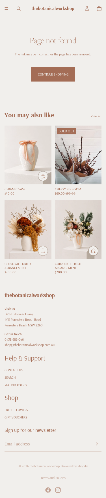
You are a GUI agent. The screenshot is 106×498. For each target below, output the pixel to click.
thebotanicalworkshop (45, 466)
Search (10, 377)
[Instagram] (58, 490)
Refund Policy (16, 385)
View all (96, 116)
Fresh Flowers (16, 410)
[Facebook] (48, 490)
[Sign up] (95, 444)
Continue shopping (53, 74)
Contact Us (14, 370)
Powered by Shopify (74, 466)
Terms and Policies (53, 478)
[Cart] (99, 8)
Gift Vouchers (16, 417)
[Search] (18, 8)
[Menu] (6, 8)
